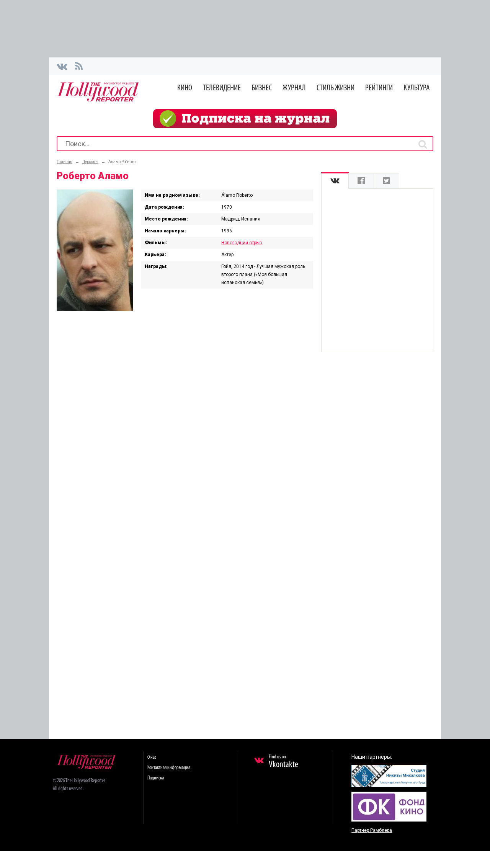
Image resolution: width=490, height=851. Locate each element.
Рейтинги (379, 88)
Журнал (294, 88)
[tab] (335, 181)
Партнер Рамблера (371, 830)
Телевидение (222, 88)
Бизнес (262, 88)
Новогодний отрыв (241, 242)
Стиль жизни (335, 88)
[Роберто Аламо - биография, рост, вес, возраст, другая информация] (95, 309)
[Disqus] (185, 417)
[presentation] (335, 180)
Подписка (155, 778)
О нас (151, 757)
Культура (416, 88)
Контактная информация (168, 768)
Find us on (283, 761)
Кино (184, 88)
